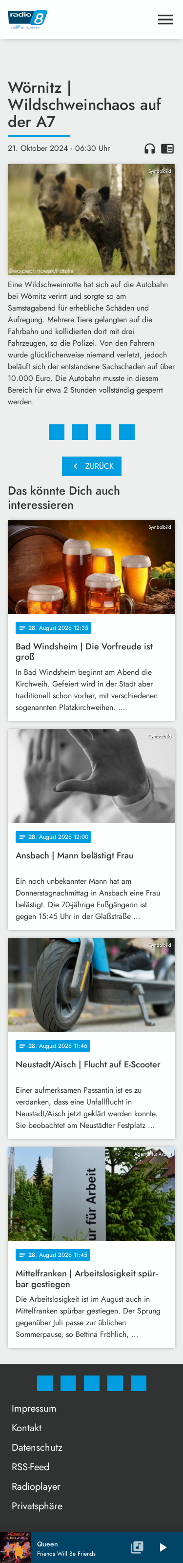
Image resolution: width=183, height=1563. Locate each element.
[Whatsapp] (92, 1383)
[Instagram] (68, 1383)
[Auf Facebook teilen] (56, 432)
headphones (150, 148)
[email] (138, 1383)
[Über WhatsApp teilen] (103, 432)
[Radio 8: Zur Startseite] (80, 19)
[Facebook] (45, 1383)
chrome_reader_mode (167, 148)
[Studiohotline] (115, 1383)
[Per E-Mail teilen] (127, 432)
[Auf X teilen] (80, 432)
